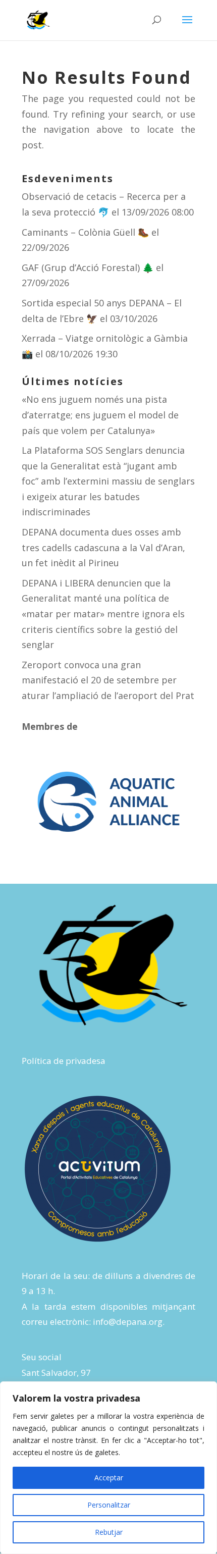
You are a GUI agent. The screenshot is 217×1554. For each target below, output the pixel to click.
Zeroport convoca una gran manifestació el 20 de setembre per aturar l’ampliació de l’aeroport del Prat (108, 680)
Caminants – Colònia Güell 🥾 (85, 232)
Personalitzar (108, 1505)
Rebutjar (109, 1532)
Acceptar (108, 1477)
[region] (108, 1467)
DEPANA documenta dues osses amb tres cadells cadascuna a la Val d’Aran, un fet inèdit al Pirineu (103, 547)
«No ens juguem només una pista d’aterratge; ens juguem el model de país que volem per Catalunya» (100, 414)
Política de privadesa (63, 1060)
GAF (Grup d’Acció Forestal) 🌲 (87, 267)
